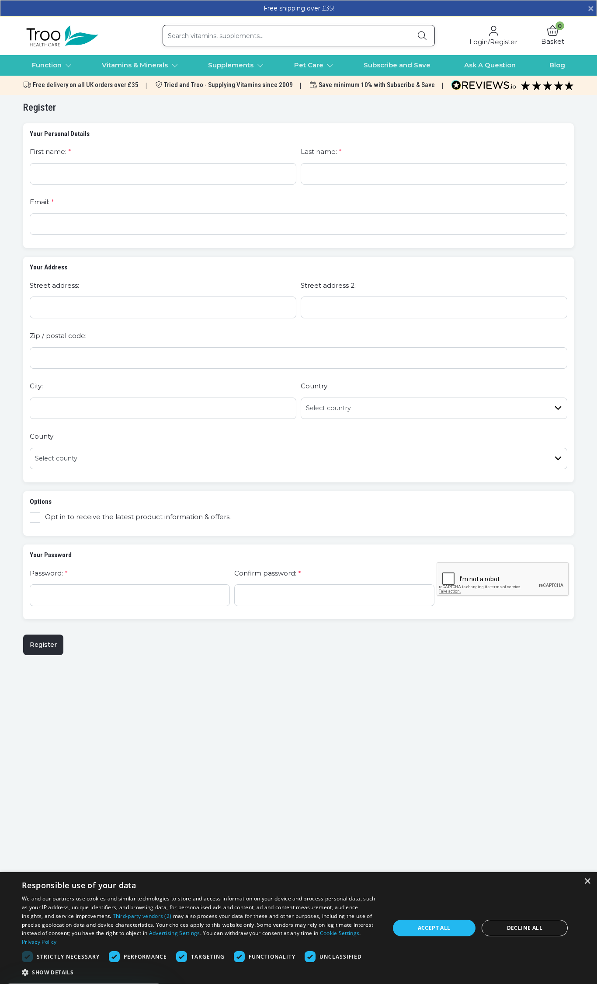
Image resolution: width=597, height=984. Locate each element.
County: (42, 436)
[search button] (422, 35)
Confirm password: (265, 573)
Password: (46, 573)
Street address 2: (328, 285)
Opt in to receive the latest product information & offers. (138, 517)
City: (36, 386)
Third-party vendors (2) (142, 916)
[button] (552, 36)
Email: (39, 202)
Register (43, 645)
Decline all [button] (524, 928)
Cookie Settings (340, 933)
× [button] (587, 881)
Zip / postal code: (58, 335)
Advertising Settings (174, 933)
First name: (48, 151)
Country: (315, 386)
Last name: (319, 151)
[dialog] (298, 928)
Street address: (54, 285)
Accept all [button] (434, 928)
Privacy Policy (39, 942)
